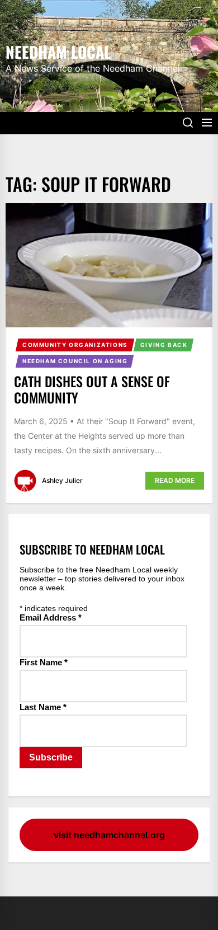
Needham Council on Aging (74, 361)
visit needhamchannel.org (109, 834)
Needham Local (58, 51)
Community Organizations (75, 344)
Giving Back (164, 344)
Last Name (43, 707)
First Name (44, 662)
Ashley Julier (62, 480)
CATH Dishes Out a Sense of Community (92, 389)
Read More (175, 480)
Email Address (51, 617)
